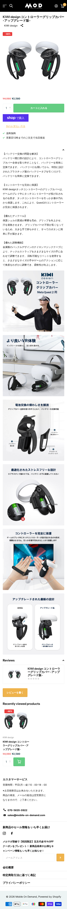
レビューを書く (15, 692)
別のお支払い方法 (15, 126)
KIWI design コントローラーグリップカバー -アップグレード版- (16, 745)
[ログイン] (56, 6)
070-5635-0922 (17, 810)
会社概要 (8, 867)
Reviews (9, 660)
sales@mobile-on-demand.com (26, 815)
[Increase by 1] (11, 105)
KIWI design (11, 25)
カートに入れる (38, 107)
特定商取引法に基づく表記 (19, 875)
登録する (60, 857)
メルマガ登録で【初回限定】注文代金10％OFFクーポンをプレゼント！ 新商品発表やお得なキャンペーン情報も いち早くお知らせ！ (28, 846)
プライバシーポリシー (16, 882)
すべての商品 (5, 6)
